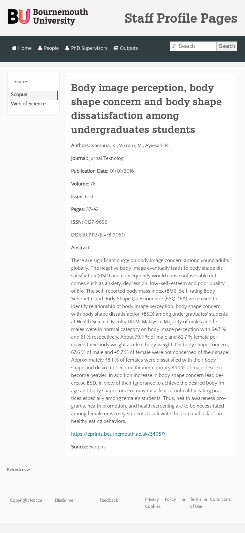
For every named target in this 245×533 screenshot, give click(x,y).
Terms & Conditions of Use (210, 503)
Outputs (129, 48)
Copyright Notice (26, 500)
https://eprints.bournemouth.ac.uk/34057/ (118, 434)
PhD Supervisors (89, 48)
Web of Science (28, 104)
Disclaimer (65, 500)
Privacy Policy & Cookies (165, 503)
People (51, 48)
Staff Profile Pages (181, 18)
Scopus (19, 94)
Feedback (109, 500)
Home (25, 48)
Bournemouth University (48, 17)
